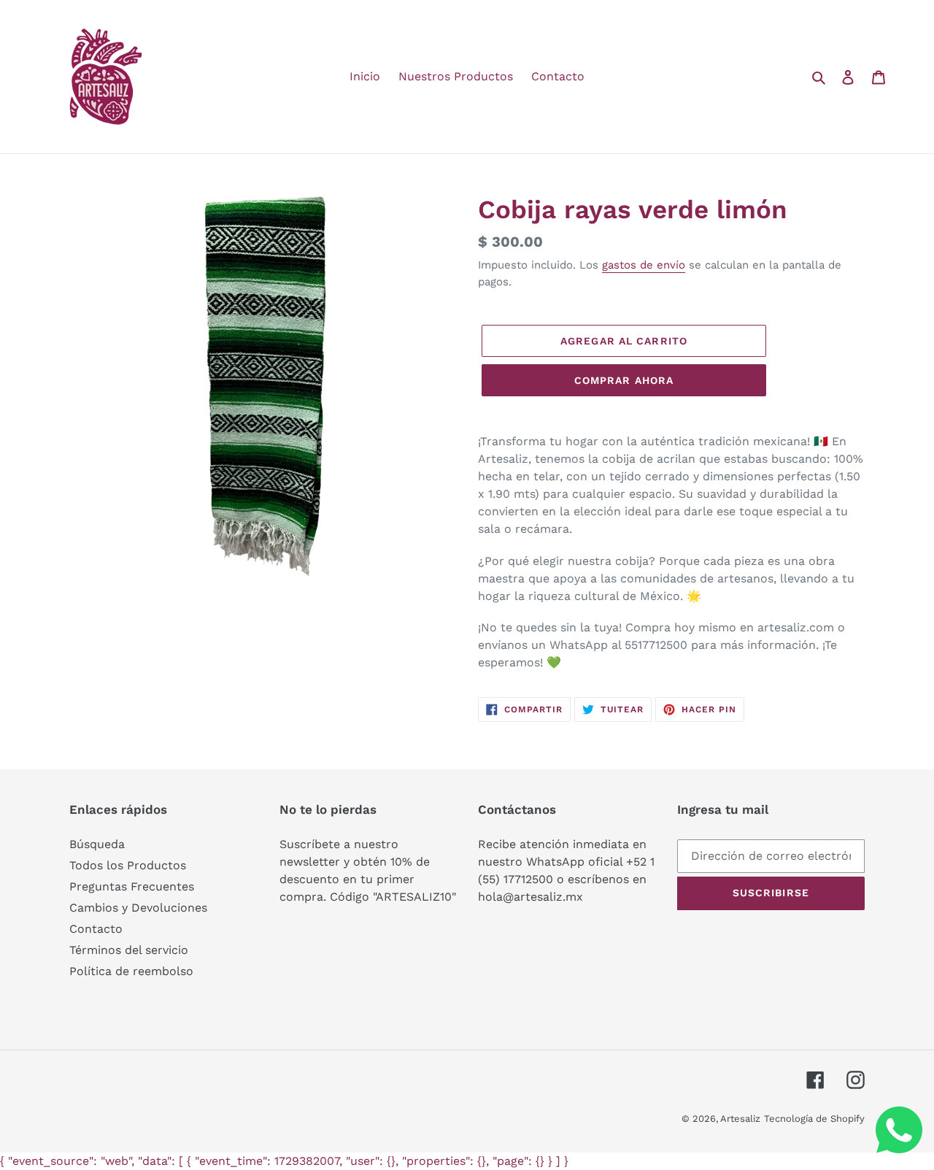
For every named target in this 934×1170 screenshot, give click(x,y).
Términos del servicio (128, 950)
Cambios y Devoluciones (138, 908)
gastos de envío (643, 265)
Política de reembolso (131, 971)
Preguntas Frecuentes (131, 886)
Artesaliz (740, 1118)
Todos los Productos (127, 865)
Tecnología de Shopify (814, 1118)
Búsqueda (97, 844)
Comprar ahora (624, 380)
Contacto (96, 929)
